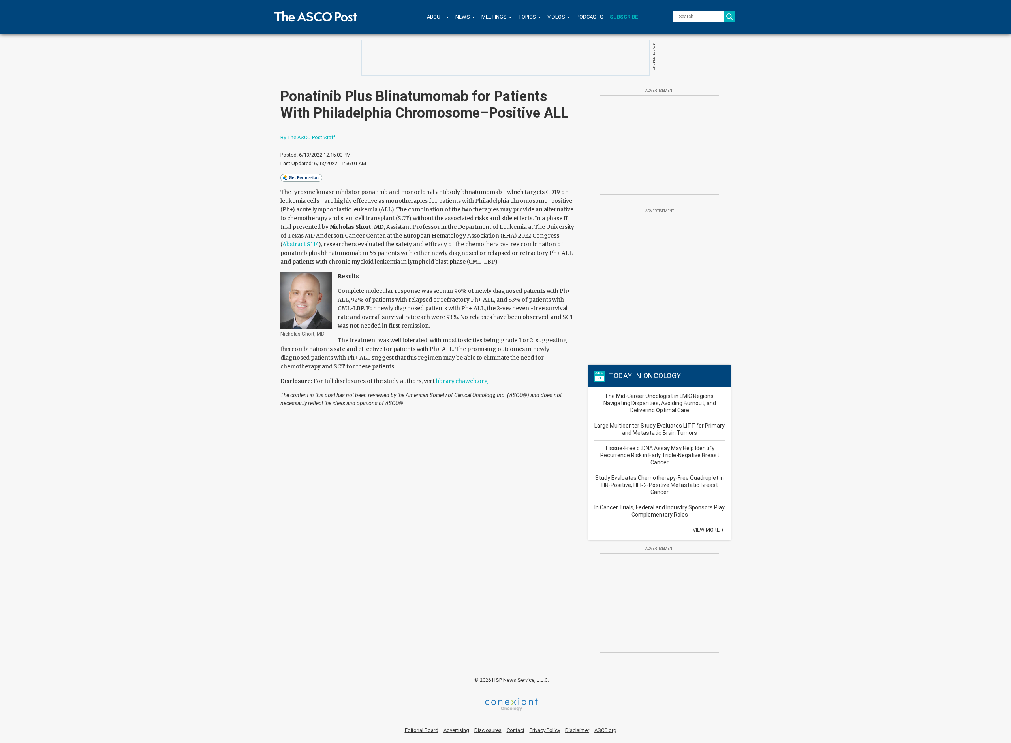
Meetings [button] (494, 17)
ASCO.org (605, 730)
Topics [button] (527, 17)
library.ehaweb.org (462, 381)
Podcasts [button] (590, 17)
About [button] (436, 17)
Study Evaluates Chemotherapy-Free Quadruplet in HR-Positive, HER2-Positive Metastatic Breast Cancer (659, 485)
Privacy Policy (545, 730)
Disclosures (488, 730)
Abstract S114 (300, 244)
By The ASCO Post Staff (307, 137)
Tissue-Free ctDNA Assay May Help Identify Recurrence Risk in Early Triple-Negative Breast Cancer (659, 455)
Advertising (456, 730)
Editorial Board (421, 730)
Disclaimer (577, 730)
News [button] (463, 17)
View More (707, 530)
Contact (515, 730)
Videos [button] (556, 17)
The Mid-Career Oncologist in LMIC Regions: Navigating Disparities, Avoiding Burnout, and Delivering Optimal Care (659, 403)
